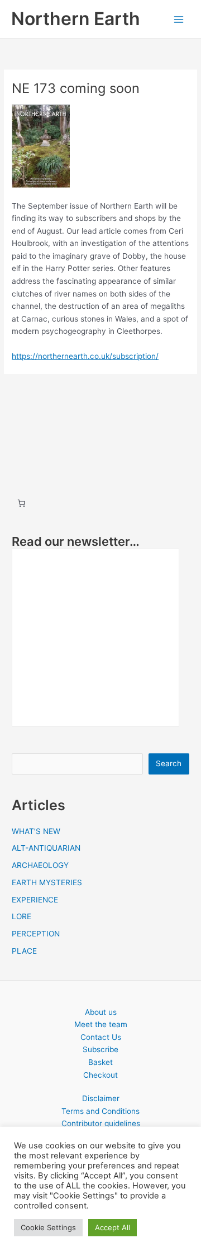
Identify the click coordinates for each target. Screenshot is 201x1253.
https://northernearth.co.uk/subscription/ (85, 356)
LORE (21, 916)
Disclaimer (100, 1098)
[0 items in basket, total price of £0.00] (21, 503)
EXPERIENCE (35, 899)
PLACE (24, 950)
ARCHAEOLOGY (40, 865)
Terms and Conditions (100, 1111)
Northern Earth (75, 18)
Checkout (100, 1075)
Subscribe (100, 1049)
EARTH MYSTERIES (47, 882)
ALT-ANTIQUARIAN (46, 847)
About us (101, 1012)
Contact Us (100, 1037)
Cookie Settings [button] (48, 1227)
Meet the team (100, 1024)
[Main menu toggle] (179, 19)
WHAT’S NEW (36, 831)
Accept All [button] (112, 1227)
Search (168, 763)
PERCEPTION (36, 933)
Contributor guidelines (100, 1123)
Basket (100, 1062)
